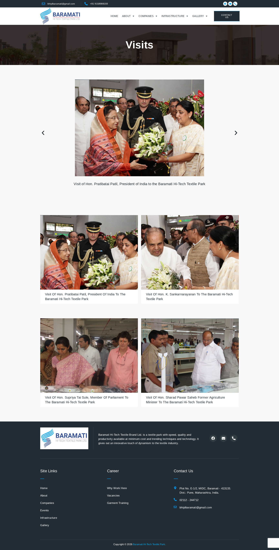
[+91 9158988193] (86, 3)
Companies (146, 16)
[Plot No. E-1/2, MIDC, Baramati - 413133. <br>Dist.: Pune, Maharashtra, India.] (175, 487)
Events (44, 510)
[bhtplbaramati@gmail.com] (43, 3)
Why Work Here (117, 488)
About (126, 16)
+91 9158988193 (99, 3)
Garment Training (117, 503)
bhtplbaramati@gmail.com (61, 3)
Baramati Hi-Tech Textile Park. (149, 544)
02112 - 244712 (189, 500)
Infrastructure (172, 16)
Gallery (198, 16)
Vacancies (113, 495)
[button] (43, 133)
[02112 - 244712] (175, 499)
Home (114, 16)
